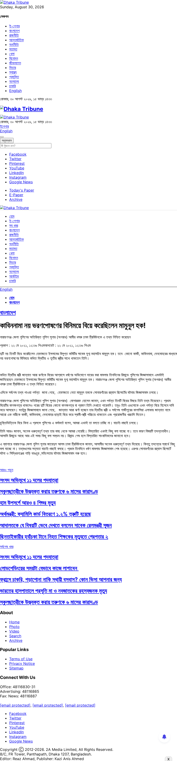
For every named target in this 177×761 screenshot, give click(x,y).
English (15, 90)
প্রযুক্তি (14, 76)
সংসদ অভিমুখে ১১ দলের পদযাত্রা (29, 480)
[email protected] (15, 705)
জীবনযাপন (15, 63)
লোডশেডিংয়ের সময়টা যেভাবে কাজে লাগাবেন (39, 568)
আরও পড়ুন (6, 470)
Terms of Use (20, 659)
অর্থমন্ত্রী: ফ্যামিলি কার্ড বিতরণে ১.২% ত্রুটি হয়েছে (45, 514)
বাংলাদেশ (14, 30)
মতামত (13, 49)
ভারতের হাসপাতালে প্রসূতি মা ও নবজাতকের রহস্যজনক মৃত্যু (53, 590)
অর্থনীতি (14, 44)
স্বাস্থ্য (13, 72)
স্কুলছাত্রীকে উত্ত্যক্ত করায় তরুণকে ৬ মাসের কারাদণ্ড (49, 491)
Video (14, 631)
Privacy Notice (22, 663)
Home (14, 622)
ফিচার (12, 67)
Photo (14, 626)
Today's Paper (21, 190)
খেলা (12, 53)
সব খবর (13, 225)
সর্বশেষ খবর (6, 546)
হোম (11, 216)
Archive (15, 199)
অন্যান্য (14, 81)
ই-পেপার (14, 26)
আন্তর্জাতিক (16, 40)
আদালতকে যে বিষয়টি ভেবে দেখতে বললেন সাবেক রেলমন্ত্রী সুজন (56, 525)
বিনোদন (13, 58)
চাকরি (12, 86)
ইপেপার (4, 126)
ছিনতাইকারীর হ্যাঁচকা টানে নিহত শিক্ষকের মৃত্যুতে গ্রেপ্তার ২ (54, 536)
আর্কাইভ (14, 276)
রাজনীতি (14, 35)
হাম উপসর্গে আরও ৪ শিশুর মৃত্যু (28, 502)
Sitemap (16, 668)
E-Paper (16, 194)
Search (15, 636)
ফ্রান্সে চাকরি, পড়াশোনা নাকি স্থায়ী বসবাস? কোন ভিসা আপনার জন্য (61, 579)
